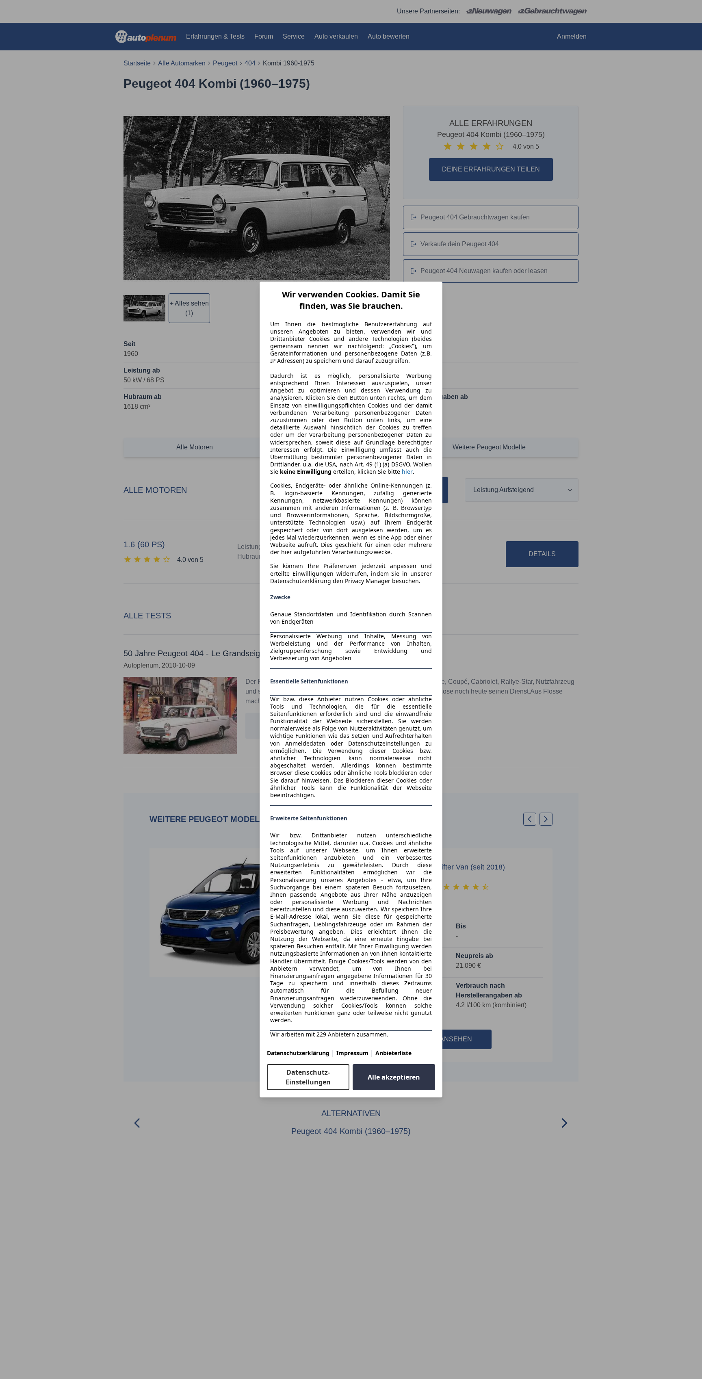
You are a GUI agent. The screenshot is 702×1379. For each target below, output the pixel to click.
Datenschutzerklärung (298, 1053)
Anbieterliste (393, 1053)
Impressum (352, 1053)
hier (407, 471)
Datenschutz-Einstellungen (308, 1077)
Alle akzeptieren (394, 1077)
